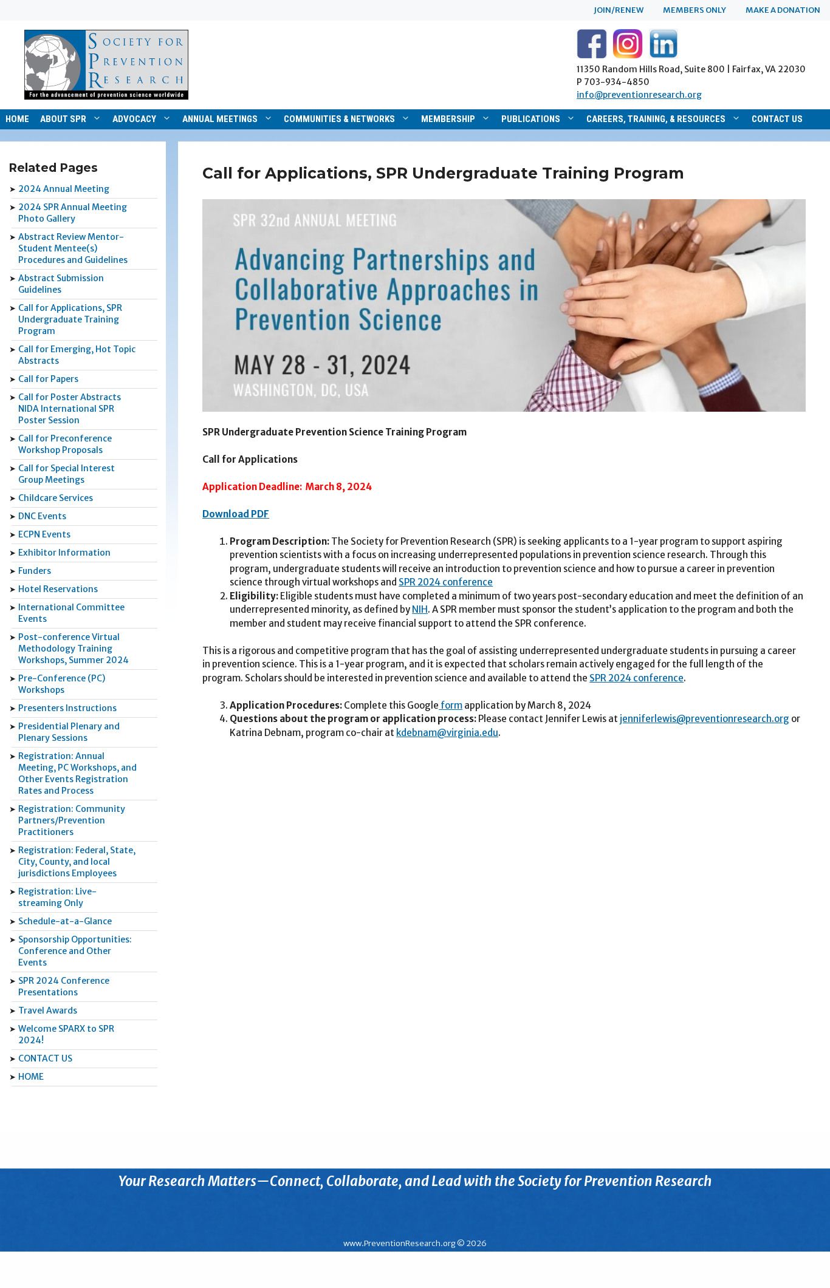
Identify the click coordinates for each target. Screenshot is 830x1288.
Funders (34, 570)
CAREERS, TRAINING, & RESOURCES (655, 119)
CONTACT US (777, 119)
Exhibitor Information (64, 552)
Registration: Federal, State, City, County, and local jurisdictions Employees (76, 862)
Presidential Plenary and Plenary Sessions (69, 732)
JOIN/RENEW (618, 10)
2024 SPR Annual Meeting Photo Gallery (72, 213)
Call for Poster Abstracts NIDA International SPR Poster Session (69, 409)
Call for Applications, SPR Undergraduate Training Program (70, 319)
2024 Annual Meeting (63, 188)
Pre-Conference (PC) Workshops (61, 684)
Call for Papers (48, 378)
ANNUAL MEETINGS (220, 119)
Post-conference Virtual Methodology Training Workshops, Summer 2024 (73, 649)
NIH (420, 609)
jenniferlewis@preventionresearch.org (704, 718)
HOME (17, 119)
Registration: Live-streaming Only (57, 897)
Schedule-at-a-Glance (65, 921)
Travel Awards (47, 1010)
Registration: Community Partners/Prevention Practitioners (71, 820)
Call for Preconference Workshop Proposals (65, 444)
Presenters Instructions (67, 708)
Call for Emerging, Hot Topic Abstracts (76, 355)
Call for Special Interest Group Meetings (66, 474)
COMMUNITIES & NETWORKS (339, 119)
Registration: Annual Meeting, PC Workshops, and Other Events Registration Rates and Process (77, 773)
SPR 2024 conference (446, 582)
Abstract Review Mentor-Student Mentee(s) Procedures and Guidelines (73, 248)
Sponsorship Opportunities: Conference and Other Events (75, 951)
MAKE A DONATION (783, 10)
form (450, 705)
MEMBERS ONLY (694, 10)
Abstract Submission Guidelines (61, 284)
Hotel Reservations (58, 589)
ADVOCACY (134, 119)
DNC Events (42, 516)
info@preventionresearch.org (639, 94)
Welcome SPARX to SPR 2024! (66, 1034)
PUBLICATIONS (530, 119)
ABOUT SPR (63, 119)
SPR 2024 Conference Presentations (63, 986)
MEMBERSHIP (448, 119)
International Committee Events (71, 613)
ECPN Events (44, 534)
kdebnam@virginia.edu (447, 732)
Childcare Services (55, 497)
